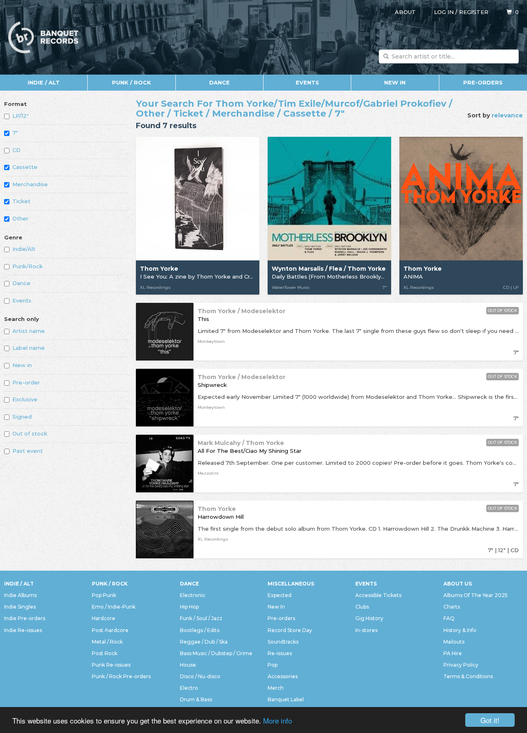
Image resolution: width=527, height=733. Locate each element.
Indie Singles (20, 607)
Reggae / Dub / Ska (204, 642)
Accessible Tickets (378, 595)
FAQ (449, 618)
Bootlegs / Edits (199, 630)
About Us (457, 584)
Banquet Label (286, 699)
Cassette (24, 167)
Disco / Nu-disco (200, 676)
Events (307, 82)
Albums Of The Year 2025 (475, 595)
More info (277, 720)
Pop (272, 665)
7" (15, 132)
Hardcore (103, 618)
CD (16, 150)
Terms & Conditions (468, 676)
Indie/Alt (23, 249)
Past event (27, 450)
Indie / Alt (44, 82)
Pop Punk (104, 595)
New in (22, 365)
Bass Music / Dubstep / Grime (216, 653)
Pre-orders (483, 82)
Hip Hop (189, 607)
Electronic (192, 595)
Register (473, 12)
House (188, 665)
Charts (451, 607)
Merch (276, 688)
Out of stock (29, 433)
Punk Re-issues (111, 665)
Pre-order (26, 382)
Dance (219, 82)
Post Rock (104, 653)
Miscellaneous (291, 584)
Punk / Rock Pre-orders (121, 676)
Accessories (283, 676)
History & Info (459, 630)
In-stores (366, 630)
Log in (444, 12)
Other (20, 218)
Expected (279, 595)
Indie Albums (20, 595)
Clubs (362, 607)
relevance (507, 115)
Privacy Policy (460, 665)
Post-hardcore (110, 630)
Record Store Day (290, 630)
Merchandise (30, 184)
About (405, 12)
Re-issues (280, 653)
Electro (189, 688)
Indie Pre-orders (24, 618)
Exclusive (24, 399)
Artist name (28, 331)
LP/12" (20, 115)
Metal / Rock (107, 642)
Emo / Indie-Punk (113, 607)
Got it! (489, 720)
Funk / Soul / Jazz (201, 618)
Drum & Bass (196, 699)
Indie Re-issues (23, 630)
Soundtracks (283, 642)
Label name (28, 347)
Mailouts (453, 642)
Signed (22, 416)
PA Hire (452, 653)
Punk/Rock (27, 266)
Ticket (21, 201)
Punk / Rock (131, 82)
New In (395, 82)
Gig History (369, 618)
